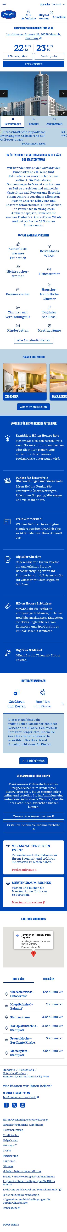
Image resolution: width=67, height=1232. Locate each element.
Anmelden (59, 17)
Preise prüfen (44, 63)
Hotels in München (14, 1073)
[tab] (12, 122)
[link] (24, 870)
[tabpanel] (33, 137)
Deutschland (26, 1069)
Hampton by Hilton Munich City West (26, 1076)
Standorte (9, 1069)
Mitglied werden (44, 17)
